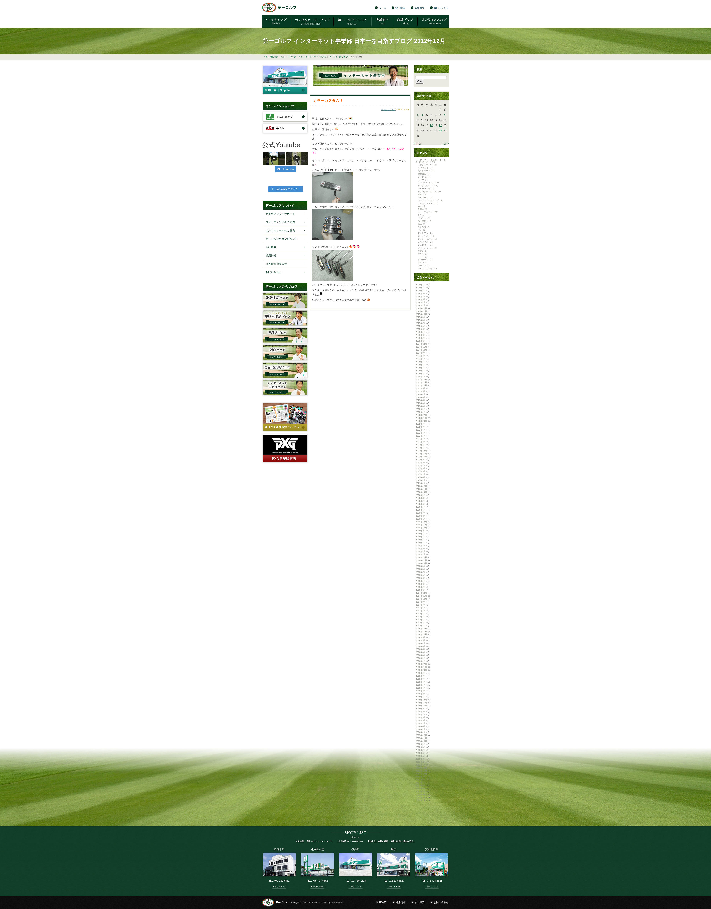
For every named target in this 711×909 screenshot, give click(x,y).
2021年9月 (421, 459)
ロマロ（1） (423, 179)
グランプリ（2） (426, 233)
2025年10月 (421, 314)
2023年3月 (421, 406)
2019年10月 (421, 528)
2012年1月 (421, 800)
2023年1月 (421, 412)
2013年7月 (421, 750)
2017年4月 (421, 617)
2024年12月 (421, 344)
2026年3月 (421, 299)
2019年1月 (421, 554)
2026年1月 (421, 305)
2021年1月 (421, 483)
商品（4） (422, 224)
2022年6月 (421, 433)
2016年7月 (421, 643)
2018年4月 (421, 581)
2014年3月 (421, 726)
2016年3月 (421, 655)
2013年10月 (421, 741)
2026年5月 (421, 293)
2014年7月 (421, 714)
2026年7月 (421, 287)
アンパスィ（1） (426, 168)
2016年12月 (421, 628)
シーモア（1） (425, 265)
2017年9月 (421, 602)
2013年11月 (421, 738)
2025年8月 (421, 320)
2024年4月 (421, 367)
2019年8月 (421, 534)
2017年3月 (421, 619)
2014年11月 (421, 702)
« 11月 (418, 143)
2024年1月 (421, 376)
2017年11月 (421, 596)
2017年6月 (421, 611)
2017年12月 (421, 593)
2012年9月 (421, 777)
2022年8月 (421, 427)
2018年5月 (421, 578)
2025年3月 (421, 335)
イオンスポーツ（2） (428, 165)
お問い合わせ (441, 8)
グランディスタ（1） (428, 239)
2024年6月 (421, 362)
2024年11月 (421, 347)
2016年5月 (421, 649)
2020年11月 (421, 489)
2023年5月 (421, 400)
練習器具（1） (425, 173)
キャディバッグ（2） (428, 268)
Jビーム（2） (424, 215)
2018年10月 (421, 563)
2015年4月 (421, 688)
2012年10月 (421, 774)
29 (440, 130)
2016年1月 (421, 661)
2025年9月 (421, 317)
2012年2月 (421, 797)
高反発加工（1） (426, 221)
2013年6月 (421, 753)
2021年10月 (421, 456)
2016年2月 (421, 658)
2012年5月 (421, 788)
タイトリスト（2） (427, 236)
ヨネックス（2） (426, 242)
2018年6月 (421, 575)
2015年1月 (421, 697)
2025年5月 (421, 329)
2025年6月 (421, 326)
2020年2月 (421, 516)
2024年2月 (421, 373)
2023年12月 (421, 379)
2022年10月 (421, 421)
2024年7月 (421, 359)
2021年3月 (421, 477)
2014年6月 (421, 717)
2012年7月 (421, 783)
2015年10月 (421, 670)
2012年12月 (421, 768)
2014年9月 (421, 708)
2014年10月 (421, 705)
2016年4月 (421, 652)
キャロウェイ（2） (427, 188)
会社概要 (420, 8)
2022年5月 (421, 436)
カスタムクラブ (388, 109)
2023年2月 (421, 409)
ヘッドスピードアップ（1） (431, 200)
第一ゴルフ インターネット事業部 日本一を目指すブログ (321, 57)
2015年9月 (421, 673)
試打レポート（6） (427, 171)
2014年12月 (421, 700)
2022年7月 (421, 430)
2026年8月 (421, 284)
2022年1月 (421, 448)
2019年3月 (421, 548)
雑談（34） (423, 194)
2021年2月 (421, 480)
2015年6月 (421, 682)
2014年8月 (421, 711)
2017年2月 (421, 622)
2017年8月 (421, 605)
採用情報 (400, 8)
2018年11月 (421, 560)
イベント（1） (425, 218)
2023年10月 (421, 385)
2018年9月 (421, 566)
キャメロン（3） (426, 197)
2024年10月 (421, 350)
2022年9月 (421, 424)
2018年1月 (421, 590)
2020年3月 (421, 513)
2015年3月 (421, 691)
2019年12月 (421, 522)
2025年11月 (421, 311)
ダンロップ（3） (426, 259)
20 (431, 125)
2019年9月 (421, 531)
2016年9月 (421, 637)
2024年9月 (421, 353)
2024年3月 (421, 370)
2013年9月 (421, 744)
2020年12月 (421, 486)
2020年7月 (421, 501)
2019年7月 (421, 536)
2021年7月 (421, 465)
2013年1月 (421, 765)
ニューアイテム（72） (428, 212)
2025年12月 (421, 308)
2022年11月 (421, 418)
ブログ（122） (425, 176)
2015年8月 (421, 676)
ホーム (382, 8)
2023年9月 (421, 388)
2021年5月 (421, 471)
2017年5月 (421, 614)
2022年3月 (421, 442)
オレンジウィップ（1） (429, 182)
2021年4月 (421, 474)
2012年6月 (421, 785)
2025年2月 (421, 338)
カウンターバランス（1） (430, 191)
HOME (383, 902)
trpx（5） (422, 206)
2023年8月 (421, 391)
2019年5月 (421, 542)
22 (440, 125)
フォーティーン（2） (428, 248)
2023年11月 (421, 382)
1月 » (445, 143)
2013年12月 (421, 735)
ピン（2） (422, 230)
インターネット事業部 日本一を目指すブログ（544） (431, 161)
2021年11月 (421, 453)
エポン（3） (423, 251)
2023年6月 (421, 397)
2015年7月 (421, 679)
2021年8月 (421, 462)
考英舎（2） (423, 209)
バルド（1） (423, 257)
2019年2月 (421, 551)
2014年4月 (421, 723)
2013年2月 (421, 762)
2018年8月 (421, 569)
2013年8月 (421, 747)
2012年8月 (421, 780)
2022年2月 (421, 445)
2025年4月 (421, 332)
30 (445, 130)
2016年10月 (421, 634)
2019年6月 (421, 539)
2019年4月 (421, 545)
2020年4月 (421, 510)
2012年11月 (421, 771)
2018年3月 (421, 584)
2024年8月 (421, 356)
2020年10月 (421, 492)
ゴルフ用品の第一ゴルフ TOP (277, 57)
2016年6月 (421, 646)
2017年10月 (421, 599)
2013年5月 (421, 756)
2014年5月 (421, 720)
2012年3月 (421, 794)
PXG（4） (423, 262)
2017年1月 (421, 625)
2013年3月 (421, 759)
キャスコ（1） (425, 227)
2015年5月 (421, 685)
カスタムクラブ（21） (428, 185)
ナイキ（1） (423, 254)
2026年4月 (421, 296)
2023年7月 (421, 394)
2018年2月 (421, 587)
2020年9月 (421, 495)
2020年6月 (421, 504)
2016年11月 (421, 631)
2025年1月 (421, 341)
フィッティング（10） (428, 203)
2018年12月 (421, 557)
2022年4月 (421, 439)
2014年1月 (421, 732)
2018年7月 (421, 572)
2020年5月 (421, 507)
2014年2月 (421, 729)
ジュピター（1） (426, 245)
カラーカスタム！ (328, 101)
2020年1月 (421, 519)
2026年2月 (421, 302)
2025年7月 (421, 323)
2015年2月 (421, 694)
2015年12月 (421, 664)
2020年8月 (421, 498)
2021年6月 (421, 468)
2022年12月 (421, 415)
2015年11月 (421, 667)
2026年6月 (421, 290)
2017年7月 (421, 608)
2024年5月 (421, 365)
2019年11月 (421, 525)
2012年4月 (421, 791)
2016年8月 (421, 640)
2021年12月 (421, 450)
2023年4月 (421, 403)
